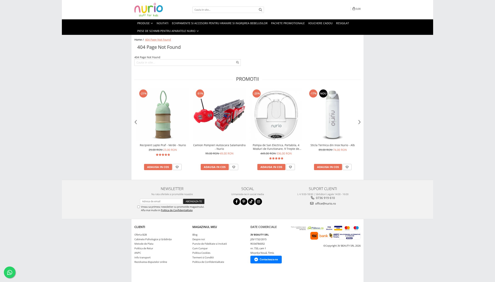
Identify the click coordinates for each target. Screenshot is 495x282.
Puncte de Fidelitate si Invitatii (209, 243)
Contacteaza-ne (269, 259)
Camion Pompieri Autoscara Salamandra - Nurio (219, 147)
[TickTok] (251, 201)
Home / (139, 39)
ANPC (137, 253)
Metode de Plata (143, 243)
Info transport (142, 257)
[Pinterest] (244, 201)
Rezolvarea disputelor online (150, 262)
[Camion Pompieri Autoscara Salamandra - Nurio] (219, 114)
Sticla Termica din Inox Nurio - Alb (333, 145)
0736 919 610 (325, 198)
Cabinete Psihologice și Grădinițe (153, 239)
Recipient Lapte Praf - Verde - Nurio (163, 145)
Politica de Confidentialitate (177, 210)
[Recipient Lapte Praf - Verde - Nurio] (162, 114)
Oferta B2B (140, 234)
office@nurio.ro (325, 203)
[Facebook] (236, 201)
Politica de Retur (143, 248)
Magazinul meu (204, 227)
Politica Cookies (201, 253)
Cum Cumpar (200, 248)
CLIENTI (139, 227)
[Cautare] (260, 10)
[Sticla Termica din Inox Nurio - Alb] (332, 114)
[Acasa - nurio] (153, 9)
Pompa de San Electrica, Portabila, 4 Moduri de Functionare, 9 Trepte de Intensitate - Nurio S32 (276, 147)
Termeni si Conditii (203, 257)
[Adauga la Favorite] (177, 167)
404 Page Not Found (158, 39)
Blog (194, 234)
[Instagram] (258, 201)
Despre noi (198, 239)
